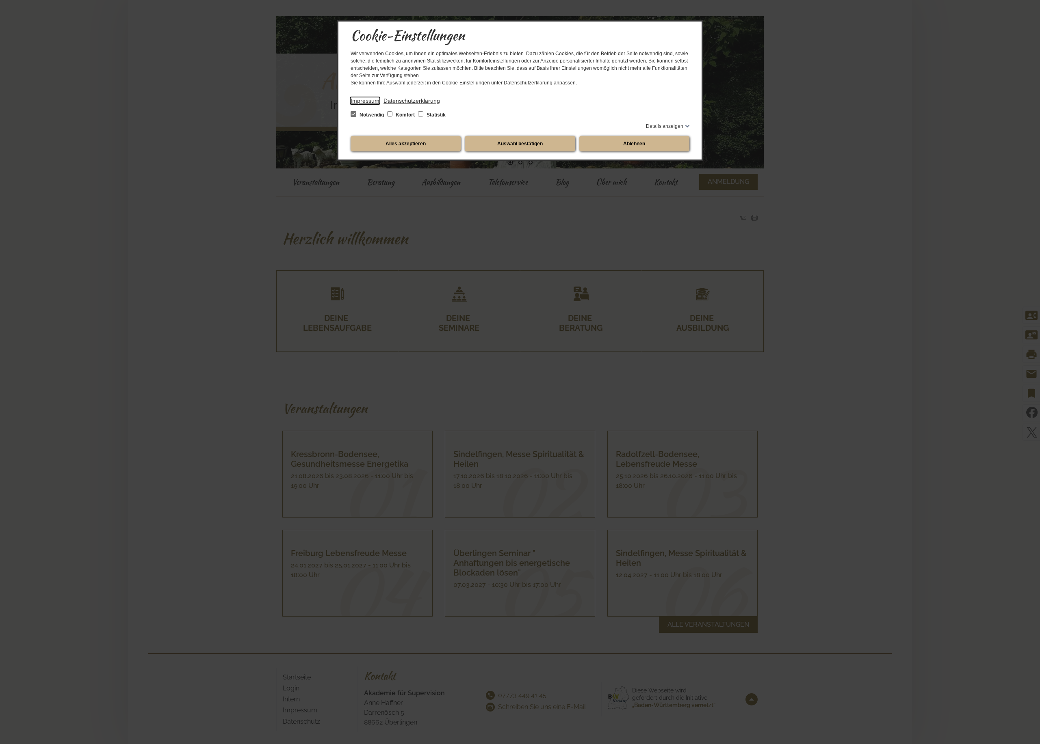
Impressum (365, 100)
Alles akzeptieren (406, 144)
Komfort (405, 115)
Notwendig (371, 115)
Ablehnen (634, 144)
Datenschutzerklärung (412, 100)
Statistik (435, 115)
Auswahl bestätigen (520, 144)
